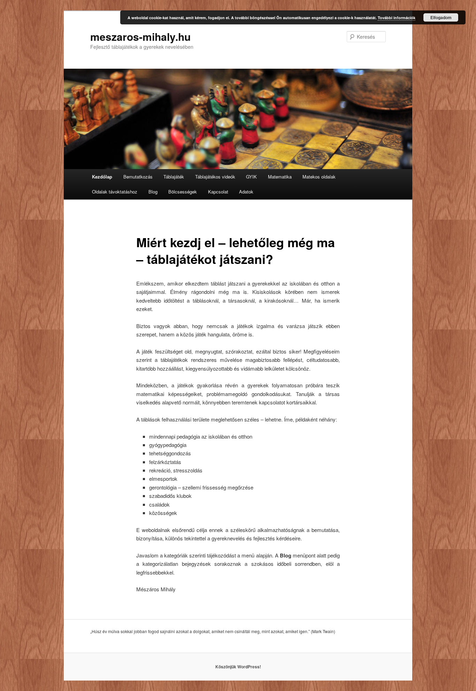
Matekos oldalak (319, 176)
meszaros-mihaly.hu (140, 36)
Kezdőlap (102, 176)
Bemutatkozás (138, 176)
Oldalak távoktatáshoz (114, 191)
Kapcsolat (218, 191)
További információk (396, 17)
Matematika (280, 176)
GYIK (251, 176)
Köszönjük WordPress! (238, 666)
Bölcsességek (182, 191)
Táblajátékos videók (215, 176)
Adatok (246, 191)
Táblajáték (173, 176)
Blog (153, 191)
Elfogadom (441, 17)
